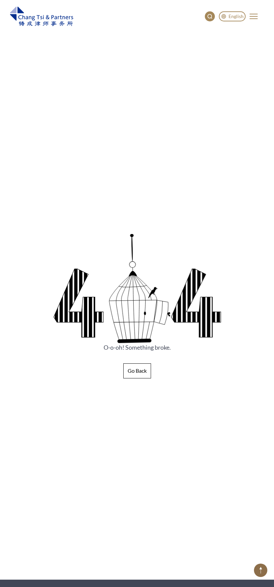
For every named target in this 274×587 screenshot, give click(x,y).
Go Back (137, 370)
